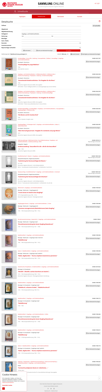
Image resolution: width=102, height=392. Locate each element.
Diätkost (48, 58)
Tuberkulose (26, 361)
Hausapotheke (41, 58)
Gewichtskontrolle (22, 126)
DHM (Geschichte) (32, 140)
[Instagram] (54, 388)
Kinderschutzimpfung (23, 75)
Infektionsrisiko (51, 74)
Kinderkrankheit (36, 266)
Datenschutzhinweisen (8, 382)
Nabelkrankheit (22, 235)
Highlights (22, 16)
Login (98, 3)
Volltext (3, 25)
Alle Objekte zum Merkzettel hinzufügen (91, 54)
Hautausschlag (21, 172)
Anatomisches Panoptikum (24, 266)
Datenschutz (54, 391)
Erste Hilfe (28, 58)
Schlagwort (4, 34)
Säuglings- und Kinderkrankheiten (26, 74)
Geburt (57, 124)
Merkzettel (60, 16)
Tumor (49, 203)
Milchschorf (21, 187)
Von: (23, 36)
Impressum (47, 391)
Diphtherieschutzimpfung (37, 361)
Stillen (46, 314)
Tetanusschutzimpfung (50, 361)
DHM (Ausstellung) (22, 140)
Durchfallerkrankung (43, 140)
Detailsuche (41, 16)
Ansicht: (59, 54)
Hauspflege (54, 58)
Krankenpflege (21, 58)
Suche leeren (27, 50)
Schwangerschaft (31, 124)
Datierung (4, 36)
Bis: (52, 36)
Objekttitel (4, 29)
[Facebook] (48, 388)
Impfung (35, 58)
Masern (30, 156)
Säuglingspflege (22, 110)
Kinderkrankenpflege (47, 75)
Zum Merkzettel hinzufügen (93, 61)
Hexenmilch (34, 219)
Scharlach (57, 172)
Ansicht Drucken (75, 54)
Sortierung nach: (5, 54)
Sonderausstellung (33, 141)
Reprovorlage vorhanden (8, 47)
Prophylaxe (32, 75)
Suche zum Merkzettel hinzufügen (45, 50)
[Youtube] (51, 388)
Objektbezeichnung (7, 31)
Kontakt (79, 16)
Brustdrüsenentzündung (24, 219)
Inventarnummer (6, 45)
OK (3, 388)
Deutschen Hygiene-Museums (54, 384)
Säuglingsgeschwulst (23, 203)
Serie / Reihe (5, 41)
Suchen (69, 50)
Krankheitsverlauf (22, 156)
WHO (40, 141)
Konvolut (4, 43)
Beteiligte (4, 38)
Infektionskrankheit (41, 74)
